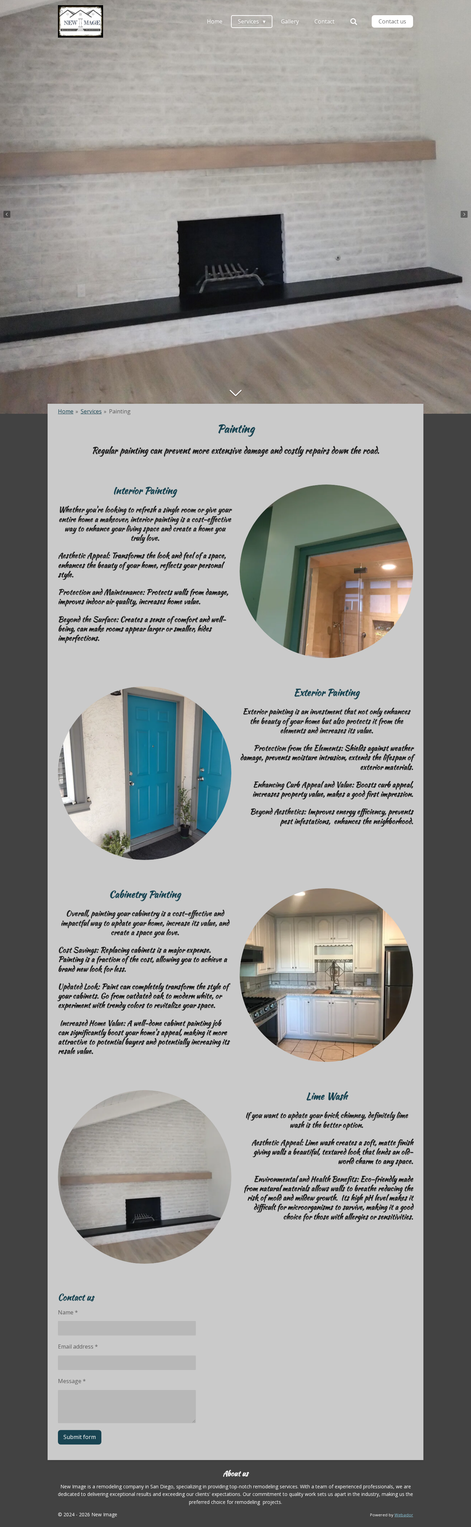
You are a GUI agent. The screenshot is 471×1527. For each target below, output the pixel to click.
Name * (68, 1312)
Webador (403, 1514)
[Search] (353, 21)
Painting (120, 411)
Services (91, 411)
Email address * (78, 1346)
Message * (72, 1381)
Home (65, 411)
